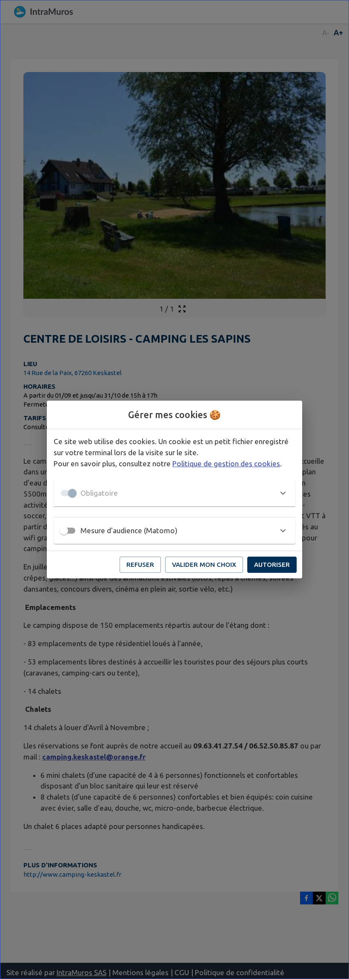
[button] (174, 493)
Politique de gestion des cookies (226, 463)
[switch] (64, 531)
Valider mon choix (204, 564)
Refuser (140, 564)
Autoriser (272, 564)
